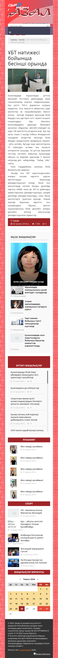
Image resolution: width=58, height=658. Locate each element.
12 (22, 598)
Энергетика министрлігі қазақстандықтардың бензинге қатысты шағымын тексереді (26, 401)
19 (22, 603)
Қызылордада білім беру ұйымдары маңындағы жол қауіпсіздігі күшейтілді (24, 375)
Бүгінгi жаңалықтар (29, 365)
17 (11, 603)
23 (47, 603)
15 (40, 598)
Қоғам (16, 220)
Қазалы (29, 13)
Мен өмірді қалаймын (32, 446)
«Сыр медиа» (25, 650)
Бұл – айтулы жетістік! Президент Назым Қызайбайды (32, 524)
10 (11, 598)
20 (27, 603)
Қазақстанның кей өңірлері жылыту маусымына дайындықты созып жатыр (24, 417)
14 (34, 598)
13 (27, 598)
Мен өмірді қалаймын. (32, 457)
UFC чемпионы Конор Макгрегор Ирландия (31, 511)
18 (16, 603)
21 (34, 603)
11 (16, 598)
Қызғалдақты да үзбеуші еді (25, 388)
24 (11, 608)
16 (47, 598)
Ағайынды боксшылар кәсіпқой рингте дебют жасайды (32, 538)
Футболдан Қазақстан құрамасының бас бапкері (34, 561)
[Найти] (48, 26)
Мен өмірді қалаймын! (32, 480)
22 (40, 603)
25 (16, 608)
